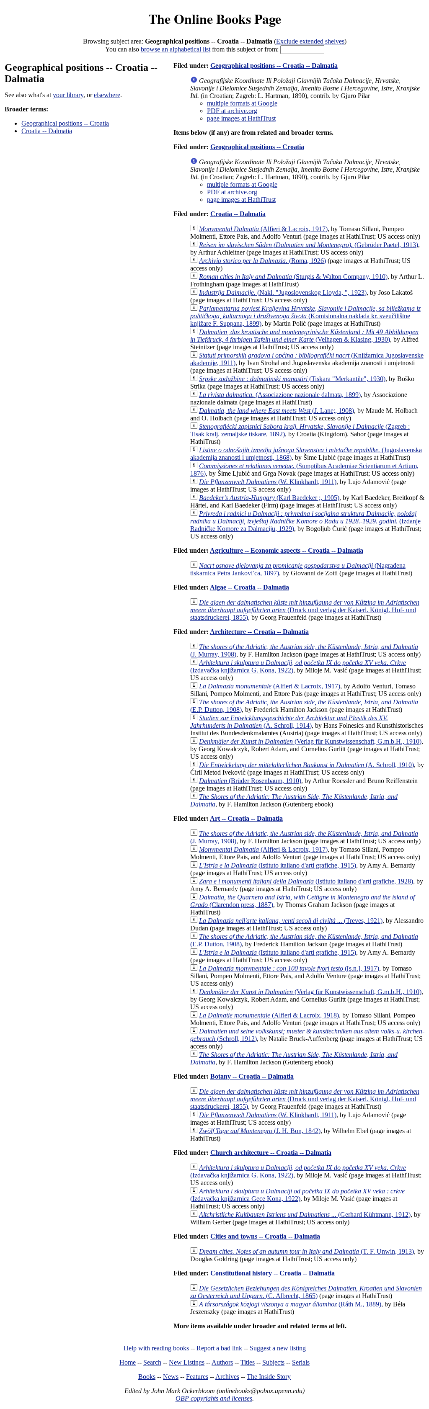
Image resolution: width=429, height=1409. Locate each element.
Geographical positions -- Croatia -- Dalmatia (274, 65)
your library (68, 94)
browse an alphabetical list (175, 49)
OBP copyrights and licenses (214, 1398)
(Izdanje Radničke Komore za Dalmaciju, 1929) (305, 521)
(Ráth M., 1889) (290, 1304)
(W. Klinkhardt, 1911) (267, 481)
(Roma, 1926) (262, 260)
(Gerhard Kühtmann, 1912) (305, 1214)
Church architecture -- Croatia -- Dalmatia (270, 1152)
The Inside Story (269, 1376)
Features (197, 1376)
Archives (227, 1376)
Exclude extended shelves (310, 41)
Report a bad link (219, 1348)
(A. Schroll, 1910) (306, 764)
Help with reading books (156, 1348)
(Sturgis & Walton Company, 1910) (293, 276)
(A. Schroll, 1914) (289, 721)
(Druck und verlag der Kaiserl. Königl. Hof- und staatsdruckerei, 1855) (304, 610)
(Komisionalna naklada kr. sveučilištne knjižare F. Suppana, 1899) (305, 316)
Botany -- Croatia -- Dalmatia (252, 1076)
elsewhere (107, 94)
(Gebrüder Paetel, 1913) (308, 244)
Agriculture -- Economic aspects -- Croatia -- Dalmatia (286, 550)
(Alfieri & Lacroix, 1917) (263, 228)
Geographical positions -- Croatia (65, 123)
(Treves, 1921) (290, 920)
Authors (222, 1362)
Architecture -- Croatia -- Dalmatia (259, 631)
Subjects (273, 1362)
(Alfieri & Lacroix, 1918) (269, 1015)
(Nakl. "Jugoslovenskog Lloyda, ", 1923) (283, 292)
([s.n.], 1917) (289, 968)
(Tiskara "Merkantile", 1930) (292, 378)
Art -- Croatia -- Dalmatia (246, 818)
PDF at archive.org (232, 110)
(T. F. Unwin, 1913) (306, 1251)
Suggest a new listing (278, 1348)
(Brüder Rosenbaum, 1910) (250, 780)
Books (146, 1376)
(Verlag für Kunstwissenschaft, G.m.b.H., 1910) (310, 741)
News (170, 1376)
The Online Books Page (214, 18)
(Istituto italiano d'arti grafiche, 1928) (306, 881)
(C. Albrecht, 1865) (306, 1292)
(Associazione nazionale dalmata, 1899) (280, 394)
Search (152, 1362)
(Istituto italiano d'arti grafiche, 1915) (277, 865)
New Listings (186, 1362)
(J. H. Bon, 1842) (259, 1130)
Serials (301, 1362)
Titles (247, 1362)
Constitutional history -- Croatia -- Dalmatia (272, 1273)
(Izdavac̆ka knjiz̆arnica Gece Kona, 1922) (297, 1194)
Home (127, 1362)
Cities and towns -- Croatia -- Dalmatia (265, 1236)
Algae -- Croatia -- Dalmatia (249, 587)
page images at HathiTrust (241, 118)
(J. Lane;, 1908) (276, 410)
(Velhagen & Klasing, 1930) (304, 335)
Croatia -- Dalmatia (46, 130)
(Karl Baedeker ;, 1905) (269, 497)
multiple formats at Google (242, 103)
